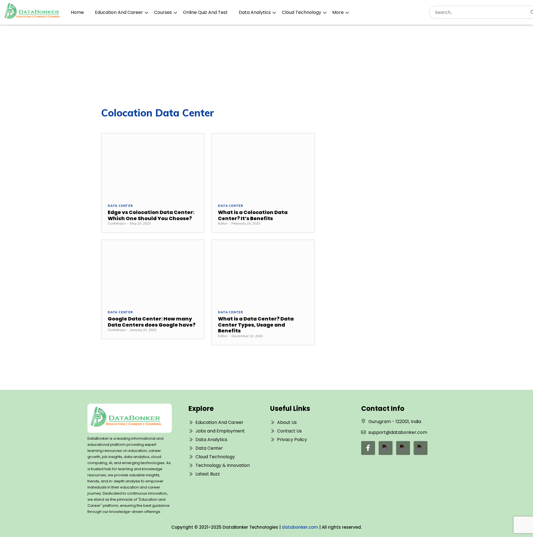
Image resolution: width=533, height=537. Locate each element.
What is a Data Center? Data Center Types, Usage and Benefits (256, 324)
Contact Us (289, 431)
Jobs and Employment (220, 431)
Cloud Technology (301, 12)
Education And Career (119, 12)
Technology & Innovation (222, 465)
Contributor (117, 223)
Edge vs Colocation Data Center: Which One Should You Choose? (151, 215)
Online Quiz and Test (205, 12)
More (338, 12)
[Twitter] (403, 448)
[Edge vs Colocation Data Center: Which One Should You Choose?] (153, 165)
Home (77, 12)
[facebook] (368, 448)
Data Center (120, 205)
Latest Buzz (207, 474)
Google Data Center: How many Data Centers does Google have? (151, 321)
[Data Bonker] (125, 418)
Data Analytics (255, 12)
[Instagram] (421, 448)
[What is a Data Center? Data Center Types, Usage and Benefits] (263, 272)
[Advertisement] (266, 66)
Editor (222, 223)
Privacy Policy (292, 439)
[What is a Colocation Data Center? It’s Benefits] (263, 165)
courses (163, 12)
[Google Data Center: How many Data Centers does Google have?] (153, 272)
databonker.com (300, 527)
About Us (287, 422)
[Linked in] (386, 448)
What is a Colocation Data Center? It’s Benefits (253, 215)
